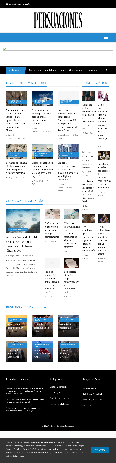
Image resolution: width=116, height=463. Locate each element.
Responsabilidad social (16, 319)
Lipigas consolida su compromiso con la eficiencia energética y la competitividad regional (42, 170)
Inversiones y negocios (15, 101)
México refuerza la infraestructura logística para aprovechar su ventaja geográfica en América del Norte (15, 120)
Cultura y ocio (56, 392)
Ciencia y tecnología (18, 229)
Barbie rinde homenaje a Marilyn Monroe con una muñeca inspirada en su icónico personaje (103, 121)
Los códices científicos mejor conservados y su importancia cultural (71, 282)
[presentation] (102, 70)
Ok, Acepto (100, 450)
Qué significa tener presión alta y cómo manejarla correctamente (52, 230)
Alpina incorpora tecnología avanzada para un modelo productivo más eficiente (42, 117)
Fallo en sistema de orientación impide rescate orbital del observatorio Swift (52, 282)
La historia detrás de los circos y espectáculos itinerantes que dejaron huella (88, 191)
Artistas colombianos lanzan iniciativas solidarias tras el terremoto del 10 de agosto (104, 240)
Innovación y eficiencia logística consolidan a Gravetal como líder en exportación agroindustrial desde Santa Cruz (68, 120)
